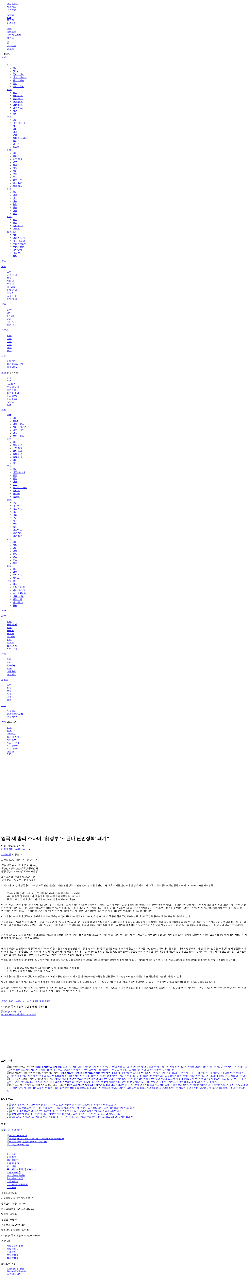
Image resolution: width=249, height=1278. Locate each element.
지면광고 (11, 1157)
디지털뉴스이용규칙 (17, 1184)
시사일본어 (12, 396)
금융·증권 (12, 275)
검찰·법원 (18, 95)
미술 (15, 165)
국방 (15, 83)
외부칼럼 (17, 250)
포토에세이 (12, 367)
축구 (9, 341)
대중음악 (11, 322)
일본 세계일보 (14, 1274)
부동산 (10, 284)
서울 (15, 195)
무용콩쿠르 (12, 1258)
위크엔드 (17, 180)
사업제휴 (11, 1166)
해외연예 (11, 325)
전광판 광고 (13, 1163)
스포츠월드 (12, 3)
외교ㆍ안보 (18, 80)
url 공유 (15, 854)
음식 (15, 177)
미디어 (16, 156)
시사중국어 (12, 399)
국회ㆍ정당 (18, 74)
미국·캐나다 (19, 123)
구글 (9, 28)
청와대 (16, 71)
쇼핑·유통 (12, 296)
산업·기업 (12, 290)
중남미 (16, 147)
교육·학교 (18, 107)
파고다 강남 (13, 393)
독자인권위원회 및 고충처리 (21, 1169)
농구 (9, 344)
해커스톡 (11, 390)
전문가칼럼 (18, 247)
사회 (9, 89)
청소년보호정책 (15, 1178)
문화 (9, 150)
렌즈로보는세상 (15, 364)
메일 (8, 854)
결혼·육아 (18, 186)
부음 (15, 222)
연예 (3, 304)
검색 (3, 57)
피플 (9, 216)
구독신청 (11, 9)
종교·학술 (18, 159)
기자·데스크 (19, 240)
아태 (15, 132)
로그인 (10, 20)
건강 (15, 168)
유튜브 (10, 37)
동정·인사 (18, 225)
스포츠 (4, 330)
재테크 (10, 281)
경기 (15, 198)
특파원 (16, 141)
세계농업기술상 (15, 1246)
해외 (15, 113)
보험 (9, 278)
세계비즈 (11, 6)
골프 (9, 350)
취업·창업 (12, 299)
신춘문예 (11, 1252)
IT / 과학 (11, 287)
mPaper (10, 15)
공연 (15, 162)
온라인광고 (12, 1160)
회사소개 (11, 1154)
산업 (9, 639)
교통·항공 (18, 104)
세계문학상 (12, 1249)
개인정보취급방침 (16, 1175)
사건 (15, 110)
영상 (3, 372)
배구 (9, 347)
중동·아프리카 (20, 138)
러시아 (16, 144)
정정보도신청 (14, 1172)
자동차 (10, 293)
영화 (9, 319)
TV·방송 (11, 315)
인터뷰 (16, 228)
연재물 (10, 48)
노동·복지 (18, 98)
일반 (15, 68)
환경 (9, 378)
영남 (15, 207)
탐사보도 (11, 45)
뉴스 (3, 60)
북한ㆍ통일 (18, 86)
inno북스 (11, 384)
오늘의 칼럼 (19, 237)
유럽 (15, 135)
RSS (9, 17)
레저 (15, 171)
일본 (15, 129)
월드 (15, 256)
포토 (3, 356)
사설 (15, 234)
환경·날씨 (18, 101)
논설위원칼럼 (20, 243)
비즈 (3, 266)
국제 (9, 116)
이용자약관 (12, 1181)
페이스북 (11, 31)
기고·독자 (18, 253)
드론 (9, 381)
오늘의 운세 (13, 387)
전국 (9, 189)
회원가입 (11, 23)
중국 (15, 126)
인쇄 (3, 854)
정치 (9, 65)
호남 (15, 210)
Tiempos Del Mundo (16, 1271)
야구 (9, 338)
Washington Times (15, 1268)
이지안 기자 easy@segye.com (15, 849)
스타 (9, 312)
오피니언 (11, 231)
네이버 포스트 (14, 34)
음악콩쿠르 (12, 1255)
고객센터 (11, 1187)
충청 (15, 204)
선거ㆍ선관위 (20, 77)
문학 (15, 174)
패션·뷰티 (18, 183)
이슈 (3, 261)
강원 (15, 201)
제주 (15, 213)
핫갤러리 (11, 361)
